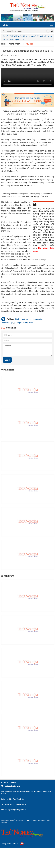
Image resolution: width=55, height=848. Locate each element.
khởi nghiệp (27, 319)
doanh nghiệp (7, 322)
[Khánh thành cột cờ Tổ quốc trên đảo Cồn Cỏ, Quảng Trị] (27, 761)
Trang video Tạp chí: (9, 843)
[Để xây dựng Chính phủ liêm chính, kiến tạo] (27, 629)
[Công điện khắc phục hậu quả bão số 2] (27, 489)
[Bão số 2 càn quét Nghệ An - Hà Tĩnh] (27, 554)
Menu (5, 25)
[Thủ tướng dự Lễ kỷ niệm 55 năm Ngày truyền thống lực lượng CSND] (27, 456)
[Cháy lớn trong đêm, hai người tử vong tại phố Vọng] (27, 423)
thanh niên (37, 319)
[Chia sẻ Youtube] (22, 843)
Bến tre (17, 319)
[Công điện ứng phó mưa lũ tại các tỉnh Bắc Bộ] (27, 728)
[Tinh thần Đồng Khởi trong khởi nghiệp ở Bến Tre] (27, 390)
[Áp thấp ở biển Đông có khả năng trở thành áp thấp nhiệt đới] (27, 695)
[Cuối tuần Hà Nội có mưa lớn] (27, 662)
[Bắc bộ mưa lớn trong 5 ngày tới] (27, 522)
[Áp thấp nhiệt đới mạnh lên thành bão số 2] (27, 596)
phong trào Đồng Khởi (23, 322)
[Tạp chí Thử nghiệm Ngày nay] (27, 7)
